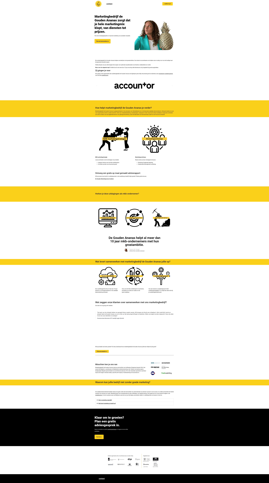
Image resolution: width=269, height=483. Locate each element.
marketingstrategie (111, 429)
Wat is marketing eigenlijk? (105, 400)
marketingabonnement (108, 49)
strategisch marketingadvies (166, 73)
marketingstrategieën (114, 47)
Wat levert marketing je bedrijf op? (107, 403)
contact (109, 4)
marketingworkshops (125, 47)
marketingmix (104, 75)
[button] (167, 3)
